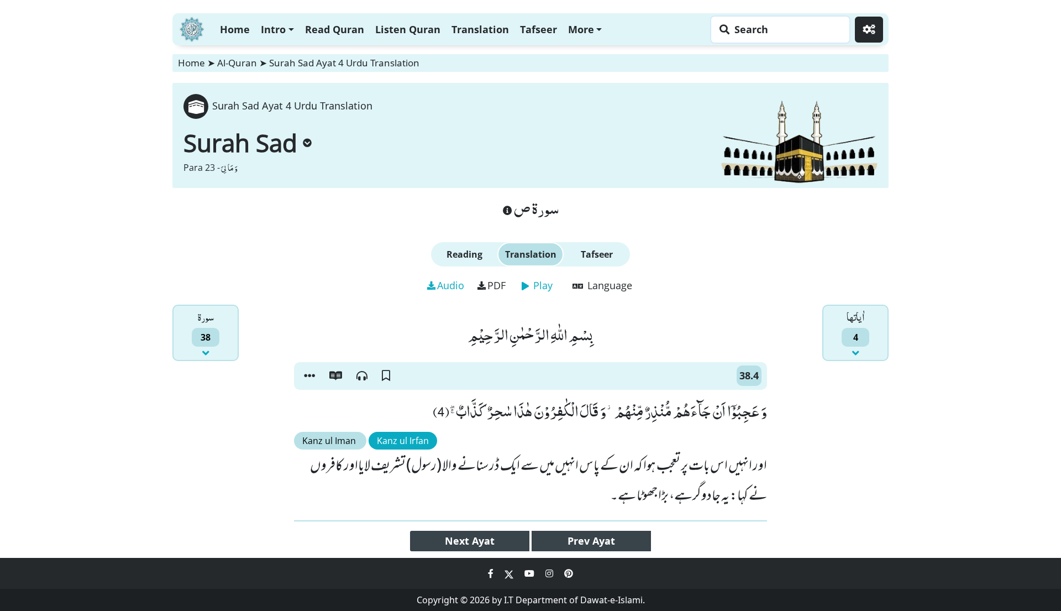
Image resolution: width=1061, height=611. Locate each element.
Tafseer (538, 29)
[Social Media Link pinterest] (568, 573)
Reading (464, 254)
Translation (480, 29)
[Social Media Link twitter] (510, 573)
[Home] (192, 28)
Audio (450, 285)
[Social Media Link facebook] (492, 573)
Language (608, 285)
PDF (496, 285)
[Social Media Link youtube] (530, 573)
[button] (309, 376)
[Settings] (869, 30)
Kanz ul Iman (330, 441)
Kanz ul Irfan (403, 441)
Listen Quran (407, 29)
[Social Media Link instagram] (550, 573)
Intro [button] (273, 29)
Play (541, 285)
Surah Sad (240, 142)
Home (235, 29)
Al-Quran (237, 62)
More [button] (581, 29)
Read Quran (334, 29)
